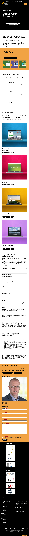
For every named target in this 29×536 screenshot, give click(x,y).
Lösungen (3, 498)
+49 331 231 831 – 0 (8, 1)
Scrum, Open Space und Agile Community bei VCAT (20, 509)
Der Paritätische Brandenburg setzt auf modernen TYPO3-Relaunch (22, 502)
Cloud (4, 502)
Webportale (17, 23)
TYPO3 (4, 514)
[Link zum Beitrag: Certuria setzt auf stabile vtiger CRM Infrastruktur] (14, 64)
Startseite (4, 31)
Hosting (12, 152)
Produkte (7, 31)
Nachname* (5, 408)
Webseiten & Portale (6, 501)
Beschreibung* (5, 423)
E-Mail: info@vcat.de (18, 372)
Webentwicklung (8, 152)
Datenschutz (15, 530)
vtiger (3, 152)
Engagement (5, 522)
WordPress (5, 515)
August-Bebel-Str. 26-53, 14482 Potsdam (18, 1)
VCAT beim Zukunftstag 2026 (20, 511)
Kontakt (7, 530)
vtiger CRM (5, 517)
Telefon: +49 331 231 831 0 (7, 372)
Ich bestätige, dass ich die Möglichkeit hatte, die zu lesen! (12, 437)
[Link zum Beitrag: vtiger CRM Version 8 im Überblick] (22, 64)
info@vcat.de (12, 1)
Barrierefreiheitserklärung (20, 530)
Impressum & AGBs (10, 530)
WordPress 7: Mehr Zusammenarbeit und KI (21, 504)
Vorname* (4, 412)
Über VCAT (3, 518)
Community (12, 356)
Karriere (25, 3)
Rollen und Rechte (10, 23)
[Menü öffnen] (22, 3)
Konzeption (5, 506)
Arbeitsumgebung (13, 24)
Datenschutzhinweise (16, 437)
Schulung (4, 509)
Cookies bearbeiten (24, 535)
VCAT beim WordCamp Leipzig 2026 (21, 507)
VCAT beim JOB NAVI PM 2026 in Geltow (21, 499)
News (4, 523)
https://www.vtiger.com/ (12, 358)
